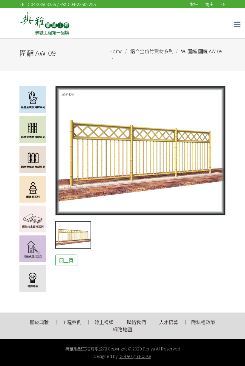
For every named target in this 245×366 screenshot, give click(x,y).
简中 (209, 4)
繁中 (194, 4)
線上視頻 (104, 322)
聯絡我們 (136, 322)
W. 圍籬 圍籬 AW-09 (201, 51)
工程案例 (71, 322)
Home (115, 51)
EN (223, 4)
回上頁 (66, 260)
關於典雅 (39, 322)
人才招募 (169, 322)
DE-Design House (135, 356)
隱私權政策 (203, 322)
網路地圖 (122, 329)
